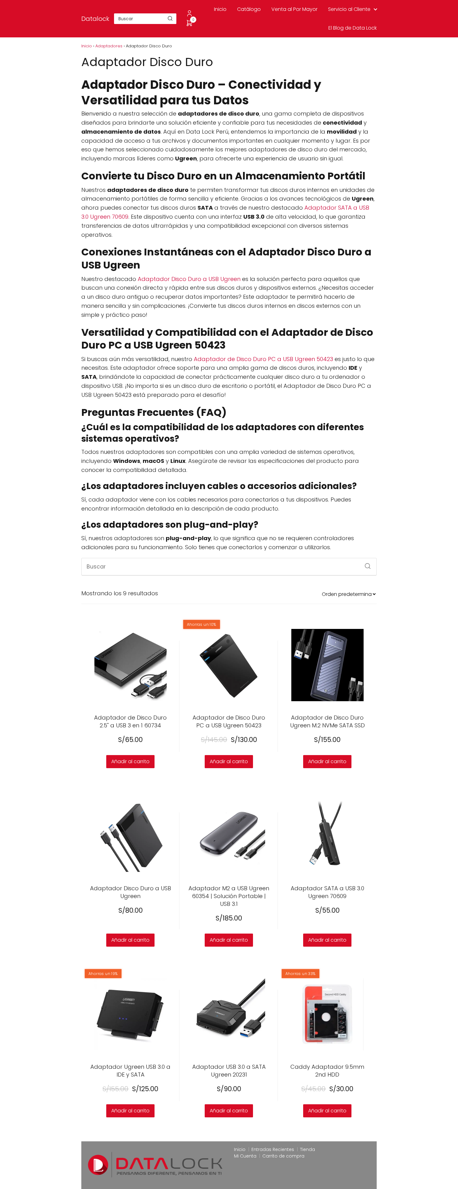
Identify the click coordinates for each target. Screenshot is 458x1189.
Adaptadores (108, 46)
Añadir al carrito (229, 761)
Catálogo (249, 9)
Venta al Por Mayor (294, 9)
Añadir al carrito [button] (130, 761)
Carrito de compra (283, 1156)
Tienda (307, 1149)
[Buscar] (170, 18)
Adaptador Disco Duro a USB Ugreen (189, 279)
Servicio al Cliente (349, 9)
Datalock (95, 18)
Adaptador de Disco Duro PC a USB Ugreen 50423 (263, 359)
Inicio (220, 9)
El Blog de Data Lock (352, 27)
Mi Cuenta (245, 1156)
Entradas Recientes (272, 1149)
